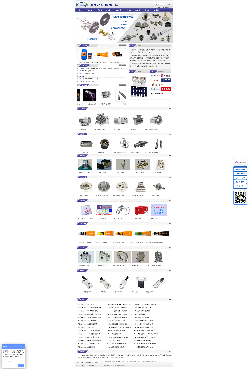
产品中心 (89, 10)
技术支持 (107, 361)
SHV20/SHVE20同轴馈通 (151, 152)
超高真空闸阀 (87, 292)
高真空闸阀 (104, 292)
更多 (170, 108)
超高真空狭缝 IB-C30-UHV (155, 266)
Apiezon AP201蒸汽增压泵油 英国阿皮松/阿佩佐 (77, 62)
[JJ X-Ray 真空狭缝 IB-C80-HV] (104, 262)
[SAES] (166, 90)
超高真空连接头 (121, 172)
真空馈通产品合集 (89, 71)
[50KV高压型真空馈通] (124, 150)
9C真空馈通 (101, 152)
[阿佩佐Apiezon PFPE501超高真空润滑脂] (160, 239)
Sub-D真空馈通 (84, 195)
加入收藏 (166, 7)
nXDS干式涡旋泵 (83, 129)
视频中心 (112, 361)
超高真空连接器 (140, 172)
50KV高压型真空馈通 (119, 152)
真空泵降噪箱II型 (103, 172)
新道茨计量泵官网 (110, 355)
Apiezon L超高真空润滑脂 (85, 242)
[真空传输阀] (141, 288)
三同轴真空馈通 (155, 195)
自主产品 (99, 10)
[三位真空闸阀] (158, 288)
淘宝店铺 (128, 361)
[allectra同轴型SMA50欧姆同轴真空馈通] (122, 192)
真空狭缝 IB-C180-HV (118, 266)
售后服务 (142, 361)
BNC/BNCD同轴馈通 (113, 104)
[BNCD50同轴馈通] (140, 150)
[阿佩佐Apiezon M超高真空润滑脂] (105, 239)
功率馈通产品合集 (89, 76)
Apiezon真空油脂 (91, 357)
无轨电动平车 (145, 355)
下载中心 (137, 10)
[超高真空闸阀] (86, 288)
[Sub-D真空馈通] (86, 192)
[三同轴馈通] (159, 192)
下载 (138, 361)
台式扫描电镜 (85, 355)
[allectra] (156, 86)
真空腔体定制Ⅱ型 (157, 172)
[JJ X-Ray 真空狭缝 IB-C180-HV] (122, 262)
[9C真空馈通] (105, 150)
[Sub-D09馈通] (86, 150)
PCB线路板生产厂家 (121, 355)
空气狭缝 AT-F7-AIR (136, 266)
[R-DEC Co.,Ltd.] (166, 95)
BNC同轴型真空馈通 (118, 195)
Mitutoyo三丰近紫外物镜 (81, 104)
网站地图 (134, 361)
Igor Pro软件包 (118, 218)
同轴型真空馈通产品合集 (91, 78)
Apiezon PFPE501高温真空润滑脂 (154, 242)
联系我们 (157, 10)
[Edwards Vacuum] (156, 81)
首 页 (80, 10)
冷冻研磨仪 (102, 357)
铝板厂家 (152, 355)
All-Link (159, 361)
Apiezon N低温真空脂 (118, 242)
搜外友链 (96, 355)
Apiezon (80, 355)
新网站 (147, 10)
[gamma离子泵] (138, 126)
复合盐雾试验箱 (110, 357)
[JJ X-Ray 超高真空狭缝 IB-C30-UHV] (159, 262)
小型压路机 (138, 355)
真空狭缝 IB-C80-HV (101, 266)
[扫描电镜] (156, 77)
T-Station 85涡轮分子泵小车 (150, 129)
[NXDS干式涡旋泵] (85, 126)
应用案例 (118, 361)
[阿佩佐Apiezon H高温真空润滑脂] (142, 239)
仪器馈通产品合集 (89, 81)
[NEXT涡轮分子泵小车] (102, 126)
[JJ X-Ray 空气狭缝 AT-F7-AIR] (140, 262)
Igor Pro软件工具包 (136, 218)
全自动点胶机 (158, 355)
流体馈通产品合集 (89, 73)
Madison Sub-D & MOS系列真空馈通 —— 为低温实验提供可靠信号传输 (103, 68)
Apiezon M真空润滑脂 (101, 242)
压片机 (97, 357)
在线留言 (123, 361)
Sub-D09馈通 (85, 152)
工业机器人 (102, 355)
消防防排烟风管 (131, 355)
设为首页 (159, 7)
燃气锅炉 (83, 357)
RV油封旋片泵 (116, 129)
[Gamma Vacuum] (166, 81)
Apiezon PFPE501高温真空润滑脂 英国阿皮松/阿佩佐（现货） (108, 62)
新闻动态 (118, 10)
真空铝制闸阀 (118, 292)
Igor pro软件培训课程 (152, 218)
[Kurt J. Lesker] (156, 90)
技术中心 (128, 10)
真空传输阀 (135, 292)
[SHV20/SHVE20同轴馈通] (159, 150)
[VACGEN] (156, 95)
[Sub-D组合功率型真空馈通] (103, 192)
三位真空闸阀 (149, 292)
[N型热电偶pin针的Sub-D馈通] (140, 192)
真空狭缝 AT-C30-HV (84, 266)
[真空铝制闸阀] (123, 288)
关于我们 (148, 361)
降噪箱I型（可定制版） (85, 172)
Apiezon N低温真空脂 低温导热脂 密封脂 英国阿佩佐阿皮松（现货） (93, 62)
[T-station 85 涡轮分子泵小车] (157, 126)
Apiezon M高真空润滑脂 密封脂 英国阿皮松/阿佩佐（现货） (124, 62)
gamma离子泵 (134, 129)
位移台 (91, 355)
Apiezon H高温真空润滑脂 (136, 242)
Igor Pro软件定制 (102, 218)
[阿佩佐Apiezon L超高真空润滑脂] (86, 239)
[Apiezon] (166, 86)
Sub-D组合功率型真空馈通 (101, 195)
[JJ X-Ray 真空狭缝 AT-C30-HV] (86, 262)
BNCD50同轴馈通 (135, 152)
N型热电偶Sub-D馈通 (137, 195)
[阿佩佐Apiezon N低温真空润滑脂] (123, 239)
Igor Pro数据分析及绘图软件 (85, 218)
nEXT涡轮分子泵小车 (99, 129)
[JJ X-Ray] (166, 77)
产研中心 (109, 10)
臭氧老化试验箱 (119, 357)
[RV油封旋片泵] (120, 126)
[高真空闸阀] (105, 288)
